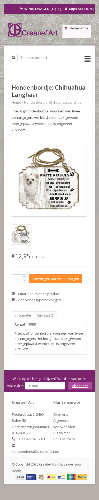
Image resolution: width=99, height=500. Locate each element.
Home (16, 102)
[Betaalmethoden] (21, 476)
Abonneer (80, 385)
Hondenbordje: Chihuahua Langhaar (53, 102)
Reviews (45, 315)
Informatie (23, 315)
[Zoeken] (14, 58)
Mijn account (81, 8)
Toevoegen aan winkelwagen (55, 278)
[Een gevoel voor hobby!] (33, 29)
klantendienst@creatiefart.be (35, 451)
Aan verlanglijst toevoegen (39, 299)
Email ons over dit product (38, 293)
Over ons (60, 414)
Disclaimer (61, 433)
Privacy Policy (64, 439)
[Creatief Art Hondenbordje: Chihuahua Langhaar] (49, 178)
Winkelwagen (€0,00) (42, 8)
